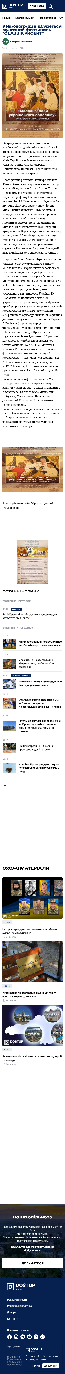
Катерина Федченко (21, 41)
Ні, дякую (35, 1366)
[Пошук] (50, 6)
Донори (11, 1312)
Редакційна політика (19, 1306)
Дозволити (50, 1366)
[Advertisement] (32, 827)
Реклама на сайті (17, 1299)
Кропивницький (24, 17)
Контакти (12, 1318)
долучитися (33, 1263)
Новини (6, 17)
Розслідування (47, 17)
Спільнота (37, 6)
